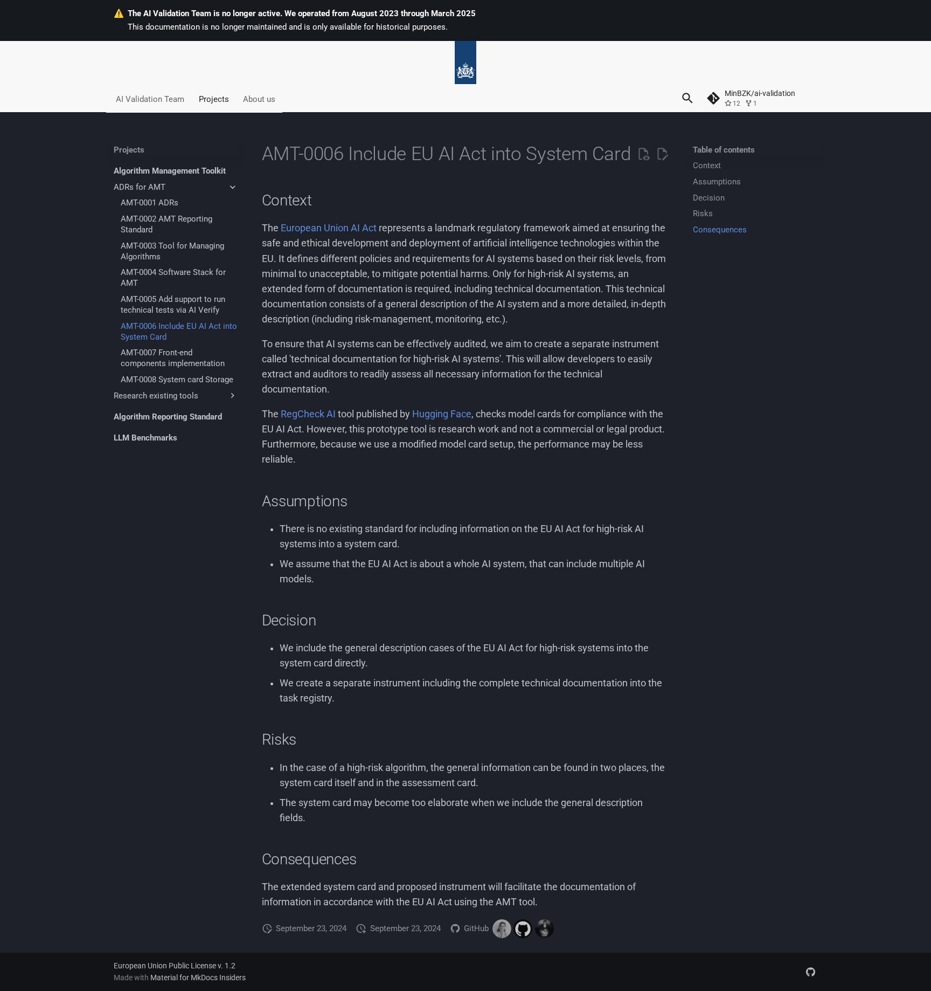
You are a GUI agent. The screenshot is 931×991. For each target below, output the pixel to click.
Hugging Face (441, 414)
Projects (213, 99)
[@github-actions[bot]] (522, 928)
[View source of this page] (643, 154)
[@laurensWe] (544, 928)
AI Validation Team (150, 99)
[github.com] (810, 971)
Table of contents (724, 150)
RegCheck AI (308, 414)
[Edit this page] (662, 154)
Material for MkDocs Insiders (198, 977)
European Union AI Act (329, 228)
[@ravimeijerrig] (501, 928)
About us (259, 99)
